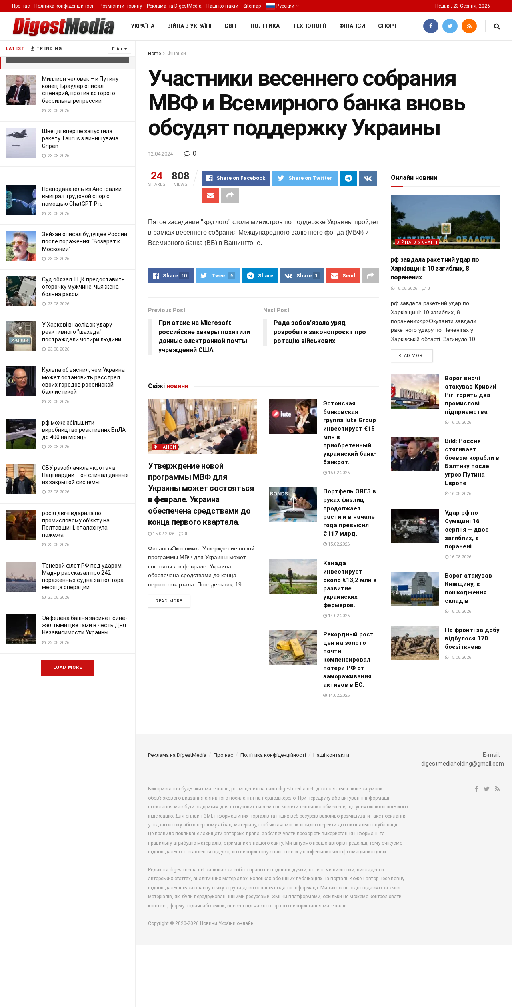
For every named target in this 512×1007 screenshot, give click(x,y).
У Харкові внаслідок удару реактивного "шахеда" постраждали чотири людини (81, 331)
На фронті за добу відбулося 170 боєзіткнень (472, 638)
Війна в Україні (189, 26)
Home (154, 53)
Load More (67, 667)
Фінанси (352, 26)
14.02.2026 (338, 615)
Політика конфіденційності (64, 6)
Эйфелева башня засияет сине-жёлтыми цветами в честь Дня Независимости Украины (84, 625)
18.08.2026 (405, 288)
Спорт (388, 26)
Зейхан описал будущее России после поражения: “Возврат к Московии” (84, 241)
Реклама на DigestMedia (174, 6)
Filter (117, 49)
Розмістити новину (121, 6)
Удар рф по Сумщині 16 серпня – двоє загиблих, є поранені (467, 529)
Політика (265, 26)
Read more (169, 601)
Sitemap (252, 6)
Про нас (21, 6)
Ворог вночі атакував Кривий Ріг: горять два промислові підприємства (470, 395)
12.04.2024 (160, 154)
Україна (142, 26)
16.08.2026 (459, 422)
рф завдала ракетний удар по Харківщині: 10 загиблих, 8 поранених (435, 268)
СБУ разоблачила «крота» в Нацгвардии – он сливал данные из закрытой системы (85, 475)
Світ (231, 26)
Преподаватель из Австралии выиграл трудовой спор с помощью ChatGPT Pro (82, 196)
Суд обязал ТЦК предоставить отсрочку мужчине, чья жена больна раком (83, 286)
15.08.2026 (459, 657)
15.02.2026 (163, 533)
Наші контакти (222, 6)
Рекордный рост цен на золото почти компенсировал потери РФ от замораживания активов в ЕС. (348, 659)
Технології (309, 26)
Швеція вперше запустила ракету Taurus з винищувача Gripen (80, 138)
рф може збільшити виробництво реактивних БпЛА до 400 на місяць (84, 429)
